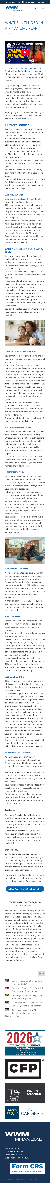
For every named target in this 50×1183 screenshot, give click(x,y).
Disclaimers (10, 1157)
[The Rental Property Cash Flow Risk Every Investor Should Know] (7, 988)
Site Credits (36, 1179)
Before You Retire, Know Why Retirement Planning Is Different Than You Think (23, 1013)
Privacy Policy (23, 1157)
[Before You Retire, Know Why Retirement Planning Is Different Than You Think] (7, 1010)
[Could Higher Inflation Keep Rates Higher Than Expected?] (7, 995)
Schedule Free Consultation (24, 888)
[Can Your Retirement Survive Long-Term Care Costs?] (7, 981)
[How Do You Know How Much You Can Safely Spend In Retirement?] (7, 1002)
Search (41, 974)
